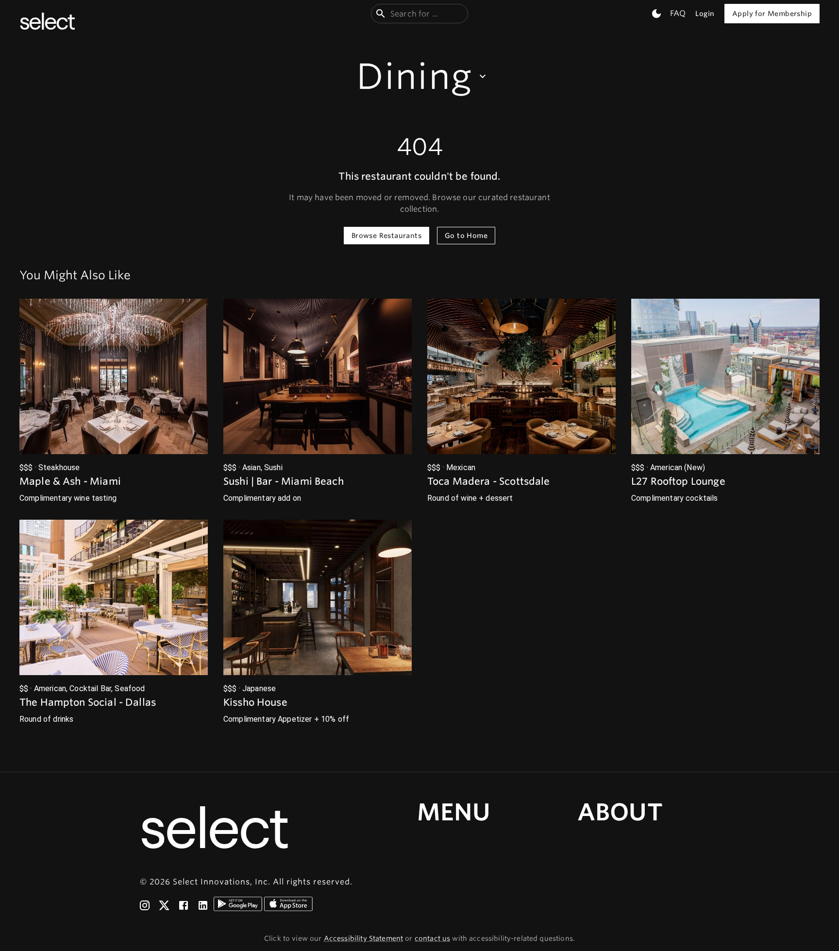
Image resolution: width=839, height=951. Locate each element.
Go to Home (466, 235)
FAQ (678, 13)
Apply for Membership (772, 13)
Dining (414, 76)
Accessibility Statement (363, 938)
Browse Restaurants (386, 235)
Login (704, 13)
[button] (113, 401)
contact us (433, 938)
